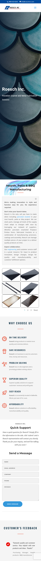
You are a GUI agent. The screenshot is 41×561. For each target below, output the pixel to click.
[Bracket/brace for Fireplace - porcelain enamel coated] (11, 294)
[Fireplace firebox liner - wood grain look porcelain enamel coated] (30, 307)
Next (36, 310)
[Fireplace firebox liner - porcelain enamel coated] (11, 281)
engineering (12, 249)
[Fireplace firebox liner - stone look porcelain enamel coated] (11, 307)
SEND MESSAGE (12, 504)
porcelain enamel (23, 217)
